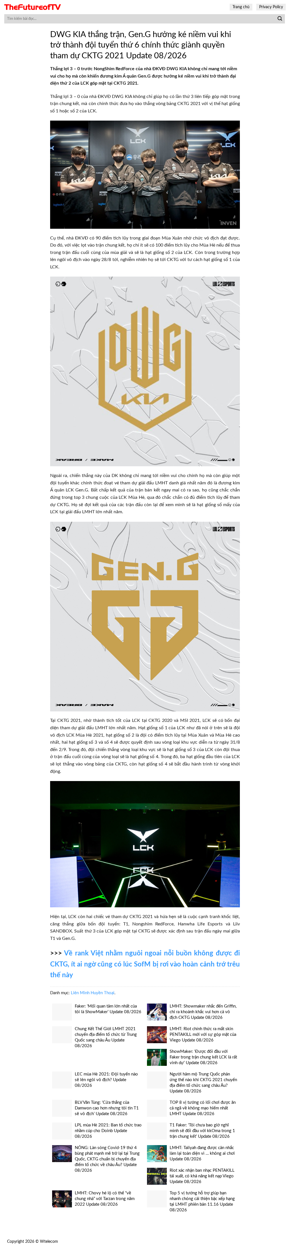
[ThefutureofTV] (32, 7)
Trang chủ (241, 7)
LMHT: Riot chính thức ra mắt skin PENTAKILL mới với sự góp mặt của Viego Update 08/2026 (203, 1034)
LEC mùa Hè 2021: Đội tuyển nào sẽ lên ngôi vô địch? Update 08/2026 (106, 1080)
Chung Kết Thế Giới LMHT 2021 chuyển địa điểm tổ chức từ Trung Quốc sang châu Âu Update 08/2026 (106, 1037)
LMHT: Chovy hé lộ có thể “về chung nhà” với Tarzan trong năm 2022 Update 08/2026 (105, 1199)
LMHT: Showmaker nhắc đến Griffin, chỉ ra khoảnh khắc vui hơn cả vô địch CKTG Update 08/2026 (203, 1012)
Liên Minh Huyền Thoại (92, 993)
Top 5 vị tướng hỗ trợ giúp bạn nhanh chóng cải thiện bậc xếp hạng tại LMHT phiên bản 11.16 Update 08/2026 (202, 1201)
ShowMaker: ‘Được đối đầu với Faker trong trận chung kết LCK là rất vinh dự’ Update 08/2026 (203, 1057)
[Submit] (280, 19)
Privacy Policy (271, 7)
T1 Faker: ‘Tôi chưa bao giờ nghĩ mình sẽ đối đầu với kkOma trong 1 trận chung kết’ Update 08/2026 (202, 1131)
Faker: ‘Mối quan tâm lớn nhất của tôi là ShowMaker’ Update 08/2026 (108, 1009)
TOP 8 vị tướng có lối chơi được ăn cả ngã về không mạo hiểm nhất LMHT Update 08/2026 (203, 1108)
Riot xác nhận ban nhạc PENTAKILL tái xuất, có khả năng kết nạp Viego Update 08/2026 (202, 1176)
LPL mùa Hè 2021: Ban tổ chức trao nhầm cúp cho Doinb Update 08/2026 (108, 1131)
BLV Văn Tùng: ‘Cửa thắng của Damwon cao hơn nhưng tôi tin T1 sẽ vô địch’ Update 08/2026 (107, 1108)
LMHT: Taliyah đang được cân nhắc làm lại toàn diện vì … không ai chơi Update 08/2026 (202, 1153)
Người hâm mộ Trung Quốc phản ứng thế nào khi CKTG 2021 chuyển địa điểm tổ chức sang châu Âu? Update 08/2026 (203, 1082)
